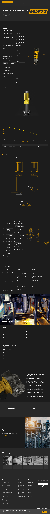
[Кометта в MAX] (43, 486)
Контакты (29, 3)
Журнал (12, 3)
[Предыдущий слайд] (1, 463)
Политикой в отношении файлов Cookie (25, 511)
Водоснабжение (21, 485)
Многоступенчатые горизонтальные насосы (6, 483)
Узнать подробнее (8, 435)
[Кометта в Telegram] (47, 484)
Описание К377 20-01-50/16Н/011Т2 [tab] (21, 24)
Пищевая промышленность (21, 496)
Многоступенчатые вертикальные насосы (6, 487)
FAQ (29, 489)
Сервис (29, 486)
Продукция (7, 3)
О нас (24, 3)
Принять (44, 511)
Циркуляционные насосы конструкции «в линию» (7, 493)
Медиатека (30, 485)
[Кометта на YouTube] (43, 484)
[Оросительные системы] (38, 460)
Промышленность (21, 497)
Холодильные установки (20, 487)
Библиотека (30, 483)
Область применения (30, 494)
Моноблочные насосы (6, 485)
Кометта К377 (5, 499)
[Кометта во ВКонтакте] (41, 484)
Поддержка (18, 3)
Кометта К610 (4, 500)
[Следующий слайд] (48, 463)
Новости (30, 492)
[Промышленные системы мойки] (17, 460)
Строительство (21, 492)
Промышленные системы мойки (21, 490)
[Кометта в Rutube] (39, 484)
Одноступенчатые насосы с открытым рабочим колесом (7, 490)
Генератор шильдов (30, 497)
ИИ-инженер (30, 482)
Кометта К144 (4, 497)
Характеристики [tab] (6, 24)
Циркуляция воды (21, 493)
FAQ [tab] (33, 24)
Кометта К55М (5, 503)
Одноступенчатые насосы (7, 495)
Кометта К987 (5, 502)
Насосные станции (20, 483)
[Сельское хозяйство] (7, 460)
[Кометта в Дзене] (45, 484)
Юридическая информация (42, 508)
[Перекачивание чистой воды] (28, 460)
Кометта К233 (5, 496)
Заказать (38, 16)
